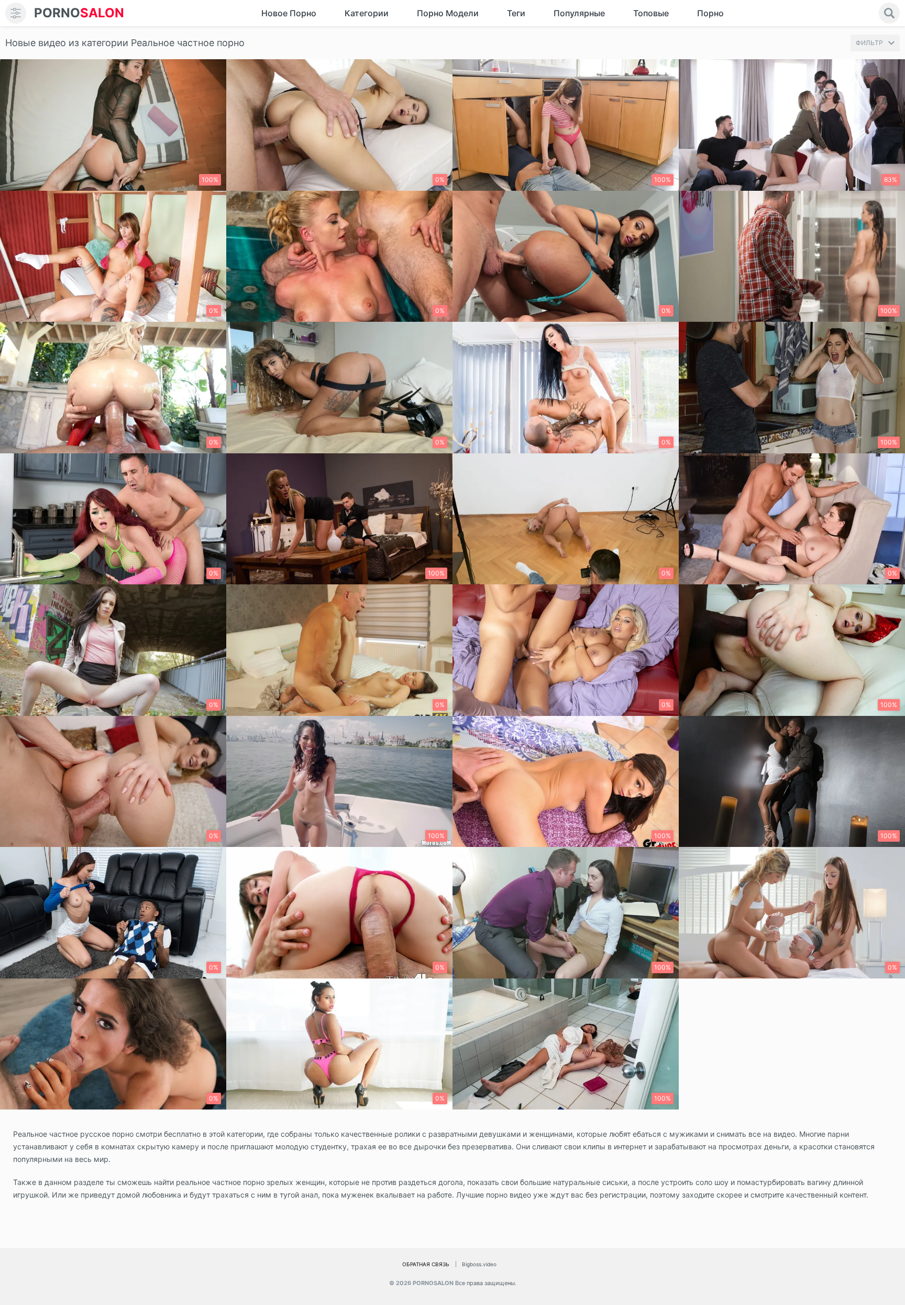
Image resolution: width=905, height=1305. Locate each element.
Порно (710, 13)
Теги (516, 13)
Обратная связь (425, 1264)
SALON (79, 13)
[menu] (15, 13)
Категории (367, 13)
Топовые (651, 13)
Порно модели (448, 13)
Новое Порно (288, 13)
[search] (889, 13)
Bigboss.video (479, 1264)
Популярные (579, 13)
